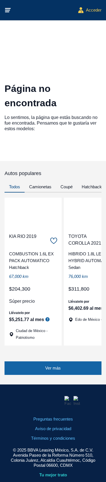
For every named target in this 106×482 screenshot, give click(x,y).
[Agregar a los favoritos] (53, 240)
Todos (14, 186)
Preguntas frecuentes (53, 419)
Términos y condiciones (53, 438)
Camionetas (40, 186)
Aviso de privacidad (53, 428)
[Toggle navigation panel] (8, 10)
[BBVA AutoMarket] (44, 10)
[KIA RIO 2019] (33, 213)
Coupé (66, 186)
